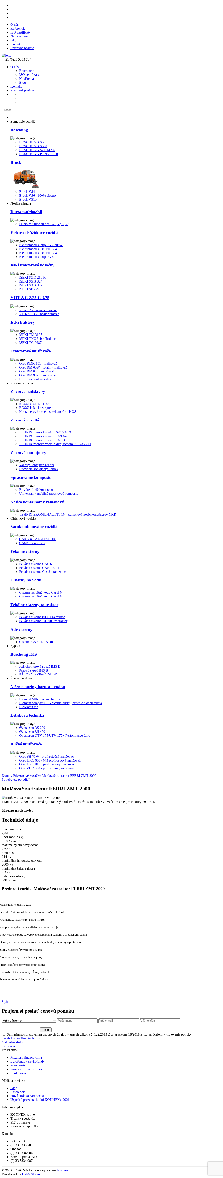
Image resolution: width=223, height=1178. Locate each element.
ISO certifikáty (20, 32)
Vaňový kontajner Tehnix (36, 465)
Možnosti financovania (26, 1057)
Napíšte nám (19, 36)
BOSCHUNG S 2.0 (33, 146)
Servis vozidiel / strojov (26, 1069)
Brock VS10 (28, 199)
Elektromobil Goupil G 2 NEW (41, 245)
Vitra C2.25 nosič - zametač (38, 310)
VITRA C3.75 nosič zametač (39, 314)
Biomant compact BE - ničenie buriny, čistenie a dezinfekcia (60, 703)
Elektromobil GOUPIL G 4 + (39, 253)
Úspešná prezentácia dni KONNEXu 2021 (39, 1100)
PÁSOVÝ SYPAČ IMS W (38, 674)
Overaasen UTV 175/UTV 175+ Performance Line (54, 735)
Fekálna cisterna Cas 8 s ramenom (42, 572)
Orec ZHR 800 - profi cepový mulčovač (46, 768)
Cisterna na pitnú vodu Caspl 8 (40, 596)
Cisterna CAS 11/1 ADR (36, 642)
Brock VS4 (27, 191)
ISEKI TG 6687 (30, 342)
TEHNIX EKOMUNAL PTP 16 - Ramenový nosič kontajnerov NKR (67, 514)
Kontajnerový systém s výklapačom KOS (47, 411)
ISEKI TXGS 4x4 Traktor (37, 338)
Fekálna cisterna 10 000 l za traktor (43, 621)
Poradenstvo (18, 1065)
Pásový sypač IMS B (33, 670)
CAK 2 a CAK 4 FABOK (37, 539)
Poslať (46, 1029)
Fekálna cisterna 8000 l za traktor (42, 617)
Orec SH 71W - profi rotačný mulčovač (46, 756)
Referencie (17, 28)
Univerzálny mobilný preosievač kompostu (48, 493)
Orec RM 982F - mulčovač (37, 375)
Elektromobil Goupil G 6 (36, 257)
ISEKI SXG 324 (30, 281)
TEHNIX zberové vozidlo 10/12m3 (43, 436)
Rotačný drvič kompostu (36, 489)
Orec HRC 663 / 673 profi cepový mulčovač (50, 760)
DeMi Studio (31, 1174)
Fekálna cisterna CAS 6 (35, 564)
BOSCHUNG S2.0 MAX (37, 150)
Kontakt (16, 44)
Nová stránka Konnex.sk (27, 1096)
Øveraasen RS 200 (32, 727)
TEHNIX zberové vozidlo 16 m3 (42, 440)
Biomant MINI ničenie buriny (39, 699)
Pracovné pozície (22, 48)
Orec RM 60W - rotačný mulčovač (43, 367)
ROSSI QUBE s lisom (34, 404)
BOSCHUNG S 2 (31, 142)
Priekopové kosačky (27, 775)
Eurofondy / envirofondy (27, 1061)
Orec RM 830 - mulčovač (36, 371)
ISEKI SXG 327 (30, 285)
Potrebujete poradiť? (16, 779)
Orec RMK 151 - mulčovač (38, 363)
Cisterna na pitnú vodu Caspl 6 (40, 592)
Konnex (62, 1170)
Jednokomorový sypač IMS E (39, 666)
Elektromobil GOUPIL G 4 (38, 249)
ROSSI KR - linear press (36, 408)
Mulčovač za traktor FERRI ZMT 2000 (69, 775)
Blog (13, 40)
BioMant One (28, 707)
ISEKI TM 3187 (30, 335)
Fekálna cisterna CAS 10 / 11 (39, 568)
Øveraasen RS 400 (32, 731)
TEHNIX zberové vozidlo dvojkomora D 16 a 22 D (55, 444)
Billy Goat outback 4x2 (35, 379)
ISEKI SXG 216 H (32, 277)
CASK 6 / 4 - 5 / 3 (32, 543)
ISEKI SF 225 (29, 289)
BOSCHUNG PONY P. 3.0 (38, 154)
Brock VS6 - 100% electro (37, 195)
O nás (14, 24)
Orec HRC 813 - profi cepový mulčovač (47, 764)
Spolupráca (18, 1073)
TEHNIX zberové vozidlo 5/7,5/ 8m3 (45, 432)
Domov (7, 775)
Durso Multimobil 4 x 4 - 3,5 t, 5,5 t (43, 224)
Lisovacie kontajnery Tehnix (38, 469)
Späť (5, 1002)
